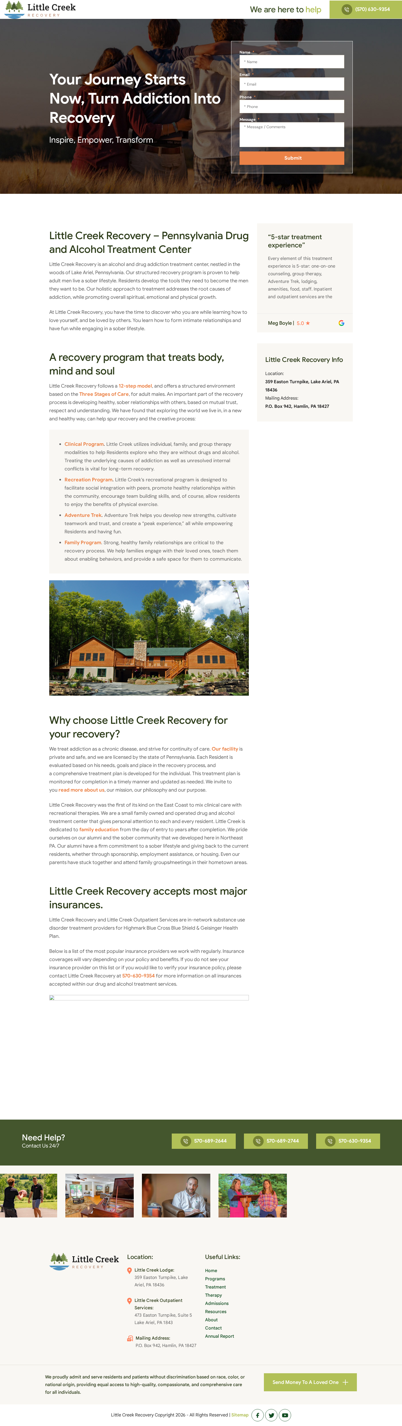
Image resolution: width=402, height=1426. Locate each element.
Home (211, 1270)
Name (247, 52)
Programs (215, 1279)
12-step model (135, 386)
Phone (248, 97)
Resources (215, 1311)
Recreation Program (88, 480)
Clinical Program (84, 444)
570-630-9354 (138, 976)
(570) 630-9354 (372, 9)
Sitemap (240, 1415)
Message (250, 119)
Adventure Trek (83, 515)
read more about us (81, 790)
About (211, 1320)
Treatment (215, 1287)
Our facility (225, 749)
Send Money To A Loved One (306, 1382)
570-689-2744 (283, 1141)
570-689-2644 (210, 1141)
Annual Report (219, 1336)
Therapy (213, 1295)
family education (99, 830)
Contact (213, 1328)
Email (247, 74)
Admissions (217, 1303)
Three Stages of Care (104, 394)
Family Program (83, 543)
